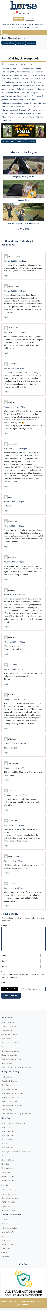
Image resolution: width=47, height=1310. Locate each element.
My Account (8, 24)
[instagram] (32, 13)
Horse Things (31, 43)
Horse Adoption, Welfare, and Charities (14, 1123)
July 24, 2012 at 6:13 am (13, 888)
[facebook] (20, 13)
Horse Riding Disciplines (9, 1043)
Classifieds (5, 1252)
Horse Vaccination (7, 1168)
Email (4, 961)
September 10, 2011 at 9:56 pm (16, 795)
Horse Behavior (6, 1127)
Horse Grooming (7, 1139)
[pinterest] (28, 13)
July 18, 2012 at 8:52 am (13, 861)
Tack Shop (31, 24)
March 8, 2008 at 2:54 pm (14, 561)
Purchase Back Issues (8, 1194)
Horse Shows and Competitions (12, 1047)
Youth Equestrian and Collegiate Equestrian (16, 1067)
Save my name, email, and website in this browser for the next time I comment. (22, 976)
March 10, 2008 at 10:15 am (15, 594)
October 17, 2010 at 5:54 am (15, 743)
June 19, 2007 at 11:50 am (14, 368)
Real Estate (34, 27)
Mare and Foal (6, 1172)
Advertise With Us (7, 1232)
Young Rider (5, 1206)
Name (4, 955)
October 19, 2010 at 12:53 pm (15, 768)
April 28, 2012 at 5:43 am (14, 825)
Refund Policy (6, 1248)
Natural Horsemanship (9, 1055)
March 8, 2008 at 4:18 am (14, 526)
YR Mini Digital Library (9, 1202)
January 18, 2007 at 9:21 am (15, 291)
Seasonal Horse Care (8, 1176)
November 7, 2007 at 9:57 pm (15, 448)
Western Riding (6, 1063)
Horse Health (5, 1143)
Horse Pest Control (7, 1160)
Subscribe (18, 19)
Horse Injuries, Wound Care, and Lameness (16, 1152)
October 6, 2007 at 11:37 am (15, 407)
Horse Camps (5, 1038)
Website (4, 966)
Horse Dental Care (7, 1131)
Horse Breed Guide (7, 1022)
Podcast (16, 24)
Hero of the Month (22, 27)
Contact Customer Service (10, 1224)
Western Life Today (8, 1210)
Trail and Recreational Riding (11, 1059)
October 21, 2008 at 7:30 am (15, 699)
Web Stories (5, 1256)
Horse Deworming (7, 1135)
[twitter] (24, 13)
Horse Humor (20, 43)
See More (23, 229)
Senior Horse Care (7, 1180)
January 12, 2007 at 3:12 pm (15, 261)
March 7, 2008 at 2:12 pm (14, 501)
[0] (14, 13)
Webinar (23, 24)
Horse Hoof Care (7, 1147)
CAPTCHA (6, 982)
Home (3, 38)
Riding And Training (8, 1026)
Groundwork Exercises (9, 1034)
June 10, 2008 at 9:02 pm (13, 669)
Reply (6, 275)
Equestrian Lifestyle (8, 43)
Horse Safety (5, 1164)
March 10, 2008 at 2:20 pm (14, 642)
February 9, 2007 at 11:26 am (15, 332)
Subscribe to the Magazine (10, 1190)
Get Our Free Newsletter (9, 1198)
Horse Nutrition (6, 1156)
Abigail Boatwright (12, 64)
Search (31, 19)
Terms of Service (7, 1244)
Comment (5, 925)
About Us (4, 1220)
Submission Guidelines (9, 1228)
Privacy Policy (6, 1240)
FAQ (3, 1236)
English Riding (6, 1030)
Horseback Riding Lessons (10, 1051)
